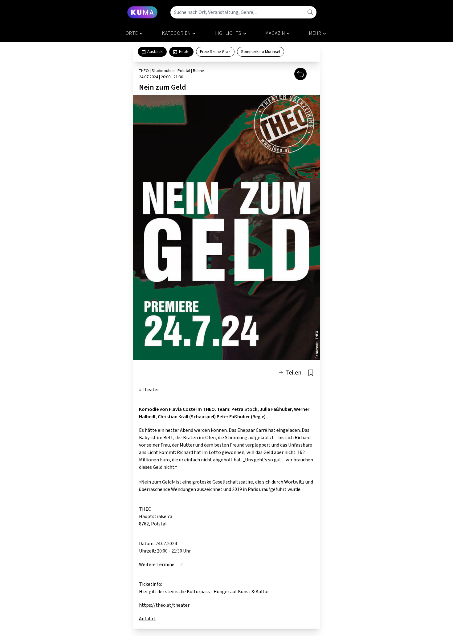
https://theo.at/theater (164, 605)
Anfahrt (147, 618)
